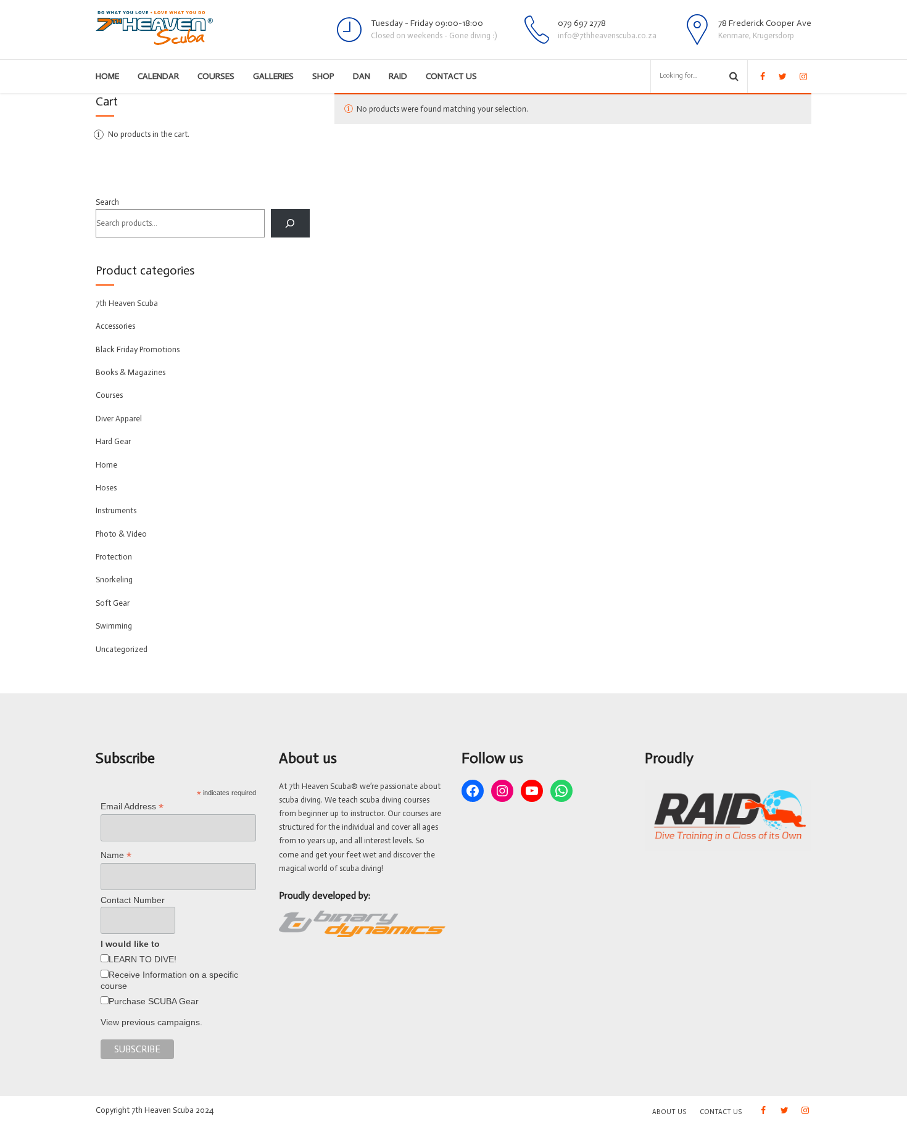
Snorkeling (114, 579)
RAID (398, 76)
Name (116, 855)
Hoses (106, 487)
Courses (215, 76)
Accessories (115, 326)
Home (107, 76)
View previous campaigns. (151, 1022)
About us (669, 1112)
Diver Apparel (119, 418)
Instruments (116, 510)
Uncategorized (121, 649)
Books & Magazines (130, 372)
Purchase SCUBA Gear (154, 1001)
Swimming (114, 625)
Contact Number (133, 900)
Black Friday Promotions (138, 349)
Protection (114, 556)
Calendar (158, 76)
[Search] (290, 223)
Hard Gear (113, 441)
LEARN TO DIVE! (142, 959)
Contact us (451, 76)
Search (107, 202)
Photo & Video (121, 534)
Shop (323, 76)
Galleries (273, 76)
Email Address (132, 806)
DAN (361, 76)
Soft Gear (113, 603)
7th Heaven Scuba (127, 303)
